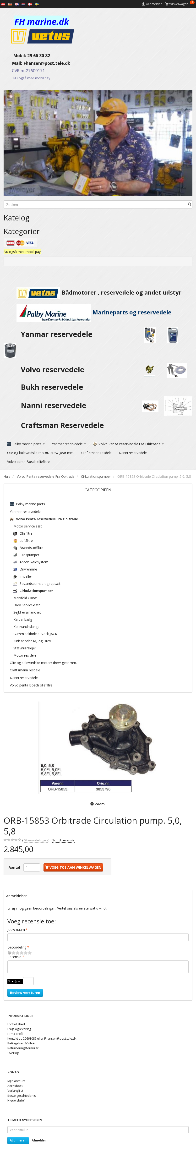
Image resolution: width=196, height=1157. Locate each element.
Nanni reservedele (54, 405)
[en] (16, 4)
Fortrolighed (16, 1024)
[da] (3, 4)
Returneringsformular (22, 1048)
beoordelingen (36, 840)
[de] (10, 4)
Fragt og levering (19, 1029)
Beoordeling (16, 947)
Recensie (14, 956)
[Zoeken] (189, 204)
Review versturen (25, 992)
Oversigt (13, 1053)
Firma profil (15, 1034)
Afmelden (39, 1140)
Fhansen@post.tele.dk (46, 63)
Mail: (13, 63)
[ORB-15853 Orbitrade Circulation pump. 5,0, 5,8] (98, 747)
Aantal (15, 867)
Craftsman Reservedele (62, 425)
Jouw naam (16, 929)
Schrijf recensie (63, 840)
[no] (30, 4)
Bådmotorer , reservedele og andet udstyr (120, 292)
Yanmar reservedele (56, 334)
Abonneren (18, 1140)
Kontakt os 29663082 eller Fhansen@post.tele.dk (41, 1038)
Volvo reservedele (54, 369)
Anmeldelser (16, 896)
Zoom (100, 804)
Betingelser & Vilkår (21, 1043)
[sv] (36, 4)
